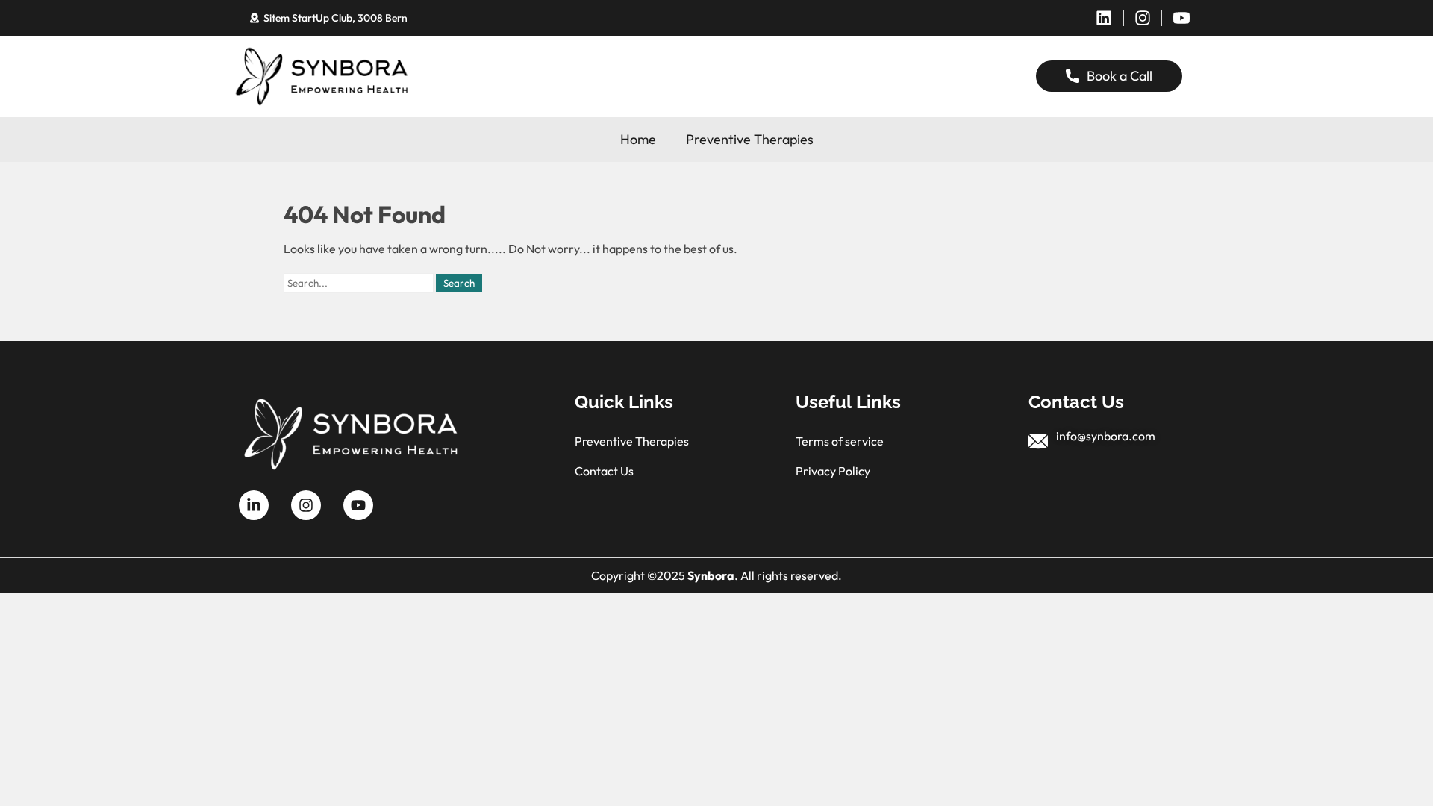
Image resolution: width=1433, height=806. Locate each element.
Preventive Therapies (750, 139)
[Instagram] (1142, 18)
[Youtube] (358, 505)
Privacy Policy (833, 470)
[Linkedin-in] (254, 505)
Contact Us (604, 470)
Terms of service (840, 441)
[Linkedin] (1104, 18)
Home (638, 139)
